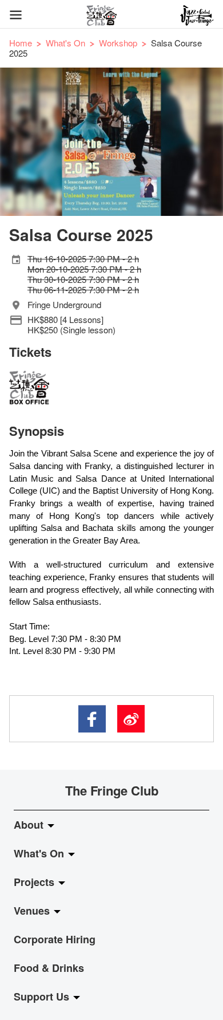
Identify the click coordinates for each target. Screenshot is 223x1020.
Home (20, 43)
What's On (65, 43)
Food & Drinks (49, 967)
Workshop (118, 43)
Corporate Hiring (54, 939)
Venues (33, 910)
